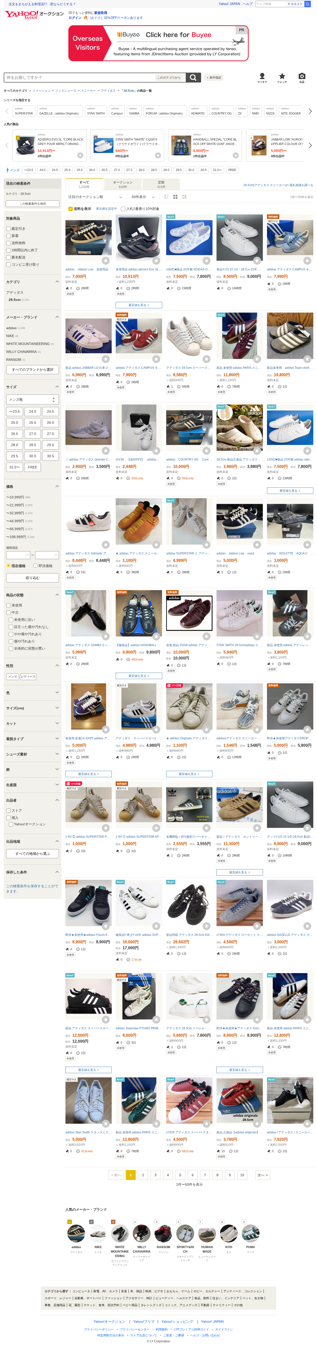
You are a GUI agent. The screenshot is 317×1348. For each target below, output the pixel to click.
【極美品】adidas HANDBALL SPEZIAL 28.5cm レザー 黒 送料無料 (139, 645)
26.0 (50, 423)
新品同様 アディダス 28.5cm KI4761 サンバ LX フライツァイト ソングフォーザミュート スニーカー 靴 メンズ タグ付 (189, 935)
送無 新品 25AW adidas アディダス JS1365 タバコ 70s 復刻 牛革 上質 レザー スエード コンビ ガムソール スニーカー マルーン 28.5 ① (189, 645)
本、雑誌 (136, 1291)
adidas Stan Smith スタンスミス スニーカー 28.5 (88, 1132)
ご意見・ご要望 (173, 1335)
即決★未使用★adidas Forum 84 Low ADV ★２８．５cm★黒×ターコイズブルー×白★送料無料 (88, 935)
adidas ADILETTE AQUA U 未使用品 (290, 553)
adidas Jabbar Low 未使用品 (86, 269)
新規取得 (100, 13)
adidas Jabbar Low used (235, 553)
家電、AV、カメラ (105, 1291)
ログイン (75, 18)
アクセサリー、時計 (139, 1298)
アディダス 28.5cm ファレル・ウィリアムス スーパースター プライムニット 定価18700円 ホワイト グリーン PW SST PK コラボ (189, 1028)
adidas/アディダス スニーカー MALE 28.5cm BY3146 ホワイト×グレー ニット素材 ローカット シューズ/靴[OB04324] (239, 738)
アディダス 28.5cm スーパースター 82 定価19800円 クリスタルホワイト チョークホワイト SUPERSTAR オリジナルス (189, 368)
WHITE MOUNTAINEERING (30, 344)
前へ (8, 111)
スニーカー (88, 90)
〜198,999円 (20, 537)
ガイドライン (224, 1329)
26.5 (14, 434)
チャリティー (222, 1305)
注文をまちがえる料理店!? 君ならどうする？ (42, 4)
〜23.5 (14, 411)
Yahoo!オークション (109, 1321)
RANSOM (15, 360)
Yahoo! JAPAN (229, 4)
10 (242, 1175)
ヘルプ (248, 4)
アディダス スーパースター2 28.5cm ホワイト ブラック (139, 738)
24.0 (32, 411)
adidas (15, 328)
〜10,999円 (18, 497)
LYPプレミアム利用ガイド (191, 1329)
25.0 (14, 423)
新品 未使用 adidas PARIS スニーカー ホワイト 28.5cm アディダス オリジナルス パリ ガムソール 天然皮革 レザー (290, 1028)
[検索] (307, 4)
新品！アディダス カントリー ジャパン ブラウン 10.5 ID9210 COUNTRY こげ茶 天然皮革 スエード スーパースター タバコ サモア (239, 836)
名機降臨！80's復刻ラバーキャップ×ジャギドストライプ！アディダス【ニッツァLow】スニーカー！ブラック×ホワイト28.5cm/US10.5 (189, 836)
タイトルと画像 (166, 197)
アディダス (108, 90)
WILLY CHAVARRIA (23, 352)
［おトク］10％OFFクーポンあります (115, 18)
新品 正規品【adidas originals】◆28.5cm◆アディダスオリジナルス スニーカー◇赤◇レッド (239, 1132)
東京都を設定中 (106, 208)
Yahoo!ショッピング (177, 1321)
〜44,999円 (19, 521)
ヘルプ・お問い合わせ (205, 1335)
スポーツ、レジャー (58, 1298)
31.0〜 (14, 467)
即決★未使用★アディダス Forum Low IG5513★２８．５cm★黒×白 (239, 1028)
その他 (238, 1305)
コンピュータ (81, 1291)
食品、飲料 (201, 1298)
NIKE (12, 336)
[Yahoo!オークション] (35, 12)
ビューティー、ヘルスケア (173, 1298)
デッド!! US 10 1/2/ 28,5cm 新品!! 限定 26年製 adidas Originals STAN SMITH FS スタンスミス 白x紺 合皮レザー (290, 836)
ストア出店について (143, 1335)
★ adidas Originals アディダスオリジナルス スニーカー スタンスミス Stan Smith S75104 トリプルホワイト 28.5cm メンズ (189, 738)
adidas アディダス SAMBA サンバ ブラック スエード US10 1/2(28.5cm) (88, 645)
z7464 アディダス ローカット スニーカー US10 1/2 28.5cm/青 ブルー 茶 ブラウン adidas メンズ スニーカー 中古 (239, 935)
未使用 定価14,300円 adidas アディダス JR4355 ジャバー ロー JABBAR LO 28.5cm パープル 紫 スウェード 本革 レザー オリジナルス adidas (88, 738)
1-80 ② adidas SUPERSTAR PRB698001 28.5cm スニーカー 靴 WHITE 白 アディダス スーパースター (88, 836)
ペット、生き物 (252, 1298)
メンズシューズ (65, 90)
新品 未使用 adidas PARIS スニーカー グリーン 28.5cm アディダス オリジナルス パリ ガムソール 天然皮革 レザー (139, 1132)
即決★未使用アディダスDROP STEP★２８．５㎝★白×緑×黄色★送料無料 (290, 738)
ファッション (41, 90)
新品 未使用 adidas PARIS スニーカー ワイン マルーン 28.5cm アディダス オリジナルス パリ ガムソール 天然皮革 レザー (239, 368)
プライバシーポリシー (99, 1329)
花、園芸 (74, 1305)
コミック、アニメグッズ (181, 1305)
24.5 (50, 411)
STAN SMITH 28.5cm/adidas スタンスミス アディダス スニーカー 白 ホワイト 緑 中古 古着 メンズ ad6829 (239, 645)
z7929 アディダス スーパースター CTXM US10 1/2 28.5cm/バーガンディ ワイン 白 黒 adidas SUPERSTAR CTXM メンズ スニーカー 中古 (189, 1132)
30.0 (32, 456)
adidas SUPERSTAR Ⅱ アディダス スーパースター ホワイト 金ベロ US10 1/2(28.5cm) (189, 553)
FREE (32, 467)
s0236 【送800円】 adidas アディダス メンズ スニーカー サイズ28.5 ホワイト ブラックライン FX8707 (139, 459)
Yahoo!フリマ (144, 1321)
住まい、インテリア (225, 1298)
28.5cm (129, 90)
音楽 (124, 1291)
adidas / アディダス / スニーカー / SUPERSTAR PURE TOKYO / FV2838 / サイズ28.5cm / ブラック (290, 1132)
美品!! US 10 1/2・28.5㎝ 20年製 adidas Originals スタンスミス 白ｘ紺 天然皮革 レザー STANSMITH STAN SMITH (239, 269)
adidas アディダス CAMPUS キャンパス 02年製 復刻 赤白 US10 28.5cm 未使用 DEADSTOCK (139, 368)
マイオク (262, 82)
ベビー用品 (130, 1305)
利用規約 (162, 1329)
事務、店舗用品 (55, 1305)
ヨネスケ (297, 4)
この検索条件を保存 (32, 203)
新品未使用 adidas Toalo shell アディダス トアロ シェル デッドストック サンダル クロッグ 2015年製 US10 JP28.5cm (290, 368)
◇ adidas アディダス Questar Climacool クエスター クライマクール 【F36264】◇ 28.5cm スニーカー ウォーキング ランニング (88, 459)
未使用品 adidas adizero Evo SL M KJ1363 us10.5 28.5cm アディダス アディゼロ (139, 269)
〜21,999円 (19, 505)
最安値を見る (137, 305)
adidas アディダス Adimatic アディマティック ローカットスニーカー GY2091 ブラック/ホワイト (88, 553)
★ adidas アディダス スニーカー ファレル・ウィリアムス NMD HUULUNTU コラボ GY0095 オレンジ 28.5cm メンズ (139, 553)
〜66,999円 (19, 529)
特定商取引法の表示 (110, 1335)
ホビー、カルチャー (206, 1291)
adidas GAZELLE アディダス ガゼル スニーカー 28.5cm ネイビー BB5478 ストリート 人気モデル (290, 935)
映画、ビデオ (154, 1291)
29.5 (14, 456)
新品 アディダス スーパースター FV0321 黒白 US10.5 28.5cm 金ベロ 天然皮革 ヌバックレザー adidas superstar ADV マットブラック (88, 1028)
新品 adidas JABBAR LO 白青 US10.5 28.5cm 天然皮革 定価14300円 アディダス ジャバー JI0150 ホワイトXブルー (88, 368)
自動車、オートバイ (88, 1298)
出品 (301, 82)
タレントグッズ (151, 1305)
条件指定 (213, 77)
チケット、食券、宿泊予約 (101, 1305)
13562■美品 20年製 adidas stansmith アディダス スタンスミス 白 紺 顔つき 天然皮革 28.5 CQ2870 (290, 459)
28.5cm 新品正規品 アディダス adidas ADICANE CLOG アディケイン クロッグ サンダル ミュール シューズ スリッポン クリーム (239, 459)
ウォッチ (282, 82)
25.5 (32, 423)
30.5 (50, 456)
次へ (309, 111)
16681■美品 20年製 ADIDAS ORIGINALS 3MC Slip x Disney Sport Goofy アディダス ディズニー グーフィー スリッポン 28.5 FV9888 (189, 269)
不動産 (205, 1305)
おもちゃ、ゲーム (178, 1291)
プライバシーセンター (135, 1329)
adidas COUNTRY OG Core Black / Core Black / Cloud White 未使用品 (189, 459)
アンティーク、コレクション (242, 1291)
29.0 (50, 445)
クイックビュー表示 (184, 197)
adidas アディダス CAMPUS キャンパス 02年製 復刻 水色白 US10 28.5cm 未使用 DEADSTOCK (290, 269)
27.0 (32, 434)
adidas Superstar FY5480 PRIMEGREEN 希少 (139, 1028)
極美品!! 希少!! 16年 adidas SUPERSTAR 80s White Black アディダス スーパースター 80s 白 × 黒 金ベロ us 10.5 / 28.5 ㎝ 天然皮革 (139, 935)
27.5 (50, 434)
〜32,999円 (19, 513)
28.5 (32, 445)
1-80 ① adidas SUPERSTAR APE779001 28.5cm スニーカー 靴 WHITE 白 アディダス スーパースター (139, 836)
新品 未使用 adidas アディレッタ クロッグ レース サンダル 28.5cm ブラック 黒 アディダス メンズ (290, 645)
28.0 (14, 445)
